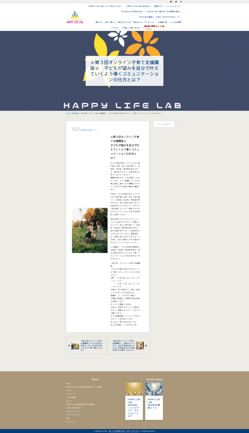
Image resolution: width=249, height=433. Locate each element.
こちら (133, 322)
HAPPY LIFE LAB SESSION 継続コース (154, 403)
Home (68, 113)
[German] (153, 26)
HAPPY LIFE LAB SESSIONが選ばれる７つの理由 (83, 387)
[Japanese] (158, 26)
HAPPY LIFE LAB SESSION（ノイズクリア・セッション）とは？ (134, 407)
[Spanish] (163, 26)
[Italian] (155, 26)
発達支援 (75, 113)
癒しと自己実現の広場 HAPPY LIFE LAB (124, 431)
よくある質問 (70, 397)
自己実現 (89, 130)
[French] (150, 26)
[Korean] (161, 26)
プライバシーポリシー (74, 415)
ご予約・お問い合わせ (74, 408)
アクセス (69, 401)
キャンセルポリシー (73, 411)
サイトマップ (70, 422)
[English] (148, 26)
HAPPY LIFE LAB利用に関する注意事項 (80, 404)
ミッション (70, 390)
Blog (67, 418)
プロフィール (70, 394)
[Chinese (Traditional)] (145, 26)
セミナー (95, 130)
